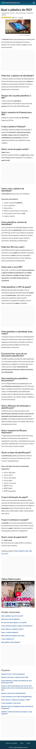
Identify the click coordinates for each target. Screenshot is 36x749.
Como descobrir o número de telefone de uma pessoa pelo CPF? (16, 682)
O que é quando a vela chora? (11, 703)
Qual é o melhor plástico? (9, 632)
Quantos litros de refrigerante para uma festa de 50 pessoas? (17, 707)
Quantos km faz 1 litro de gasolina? (13, 674)
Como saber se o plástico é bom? (12, 629)
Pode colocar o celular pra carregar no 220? (15, 700)
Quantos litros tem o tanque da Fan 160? (14, 677)
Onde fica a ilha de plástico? (10, 619)
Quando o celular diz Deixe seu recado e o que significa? (16, 713)
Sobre (21, 743)
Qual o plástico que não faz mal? (12, 616)
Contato (28, 743)
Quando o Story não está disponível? (13, 693)
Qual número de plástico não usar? (12, 636)
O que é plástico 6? (7, 639)
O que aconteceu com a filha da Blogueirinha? (16, 696)
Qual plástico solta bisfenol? (10, 642)
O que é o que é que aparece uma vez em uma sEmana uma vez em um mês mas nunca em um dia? (17, 688)
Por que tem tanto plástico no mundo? (14, 622)
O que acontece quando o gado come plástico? (16, 626)
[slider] (14, 32)
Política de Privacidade (11, 743)
